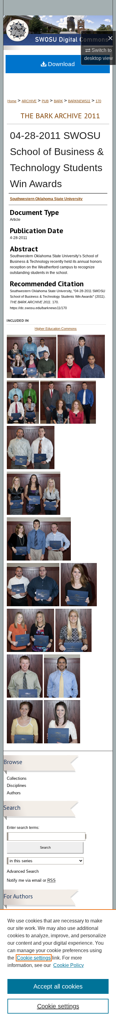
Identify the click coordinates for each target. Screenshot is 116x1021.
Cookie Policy (68, 965)
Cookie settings (34, 957)
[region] (58, 965)
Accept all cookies (58, 986)
